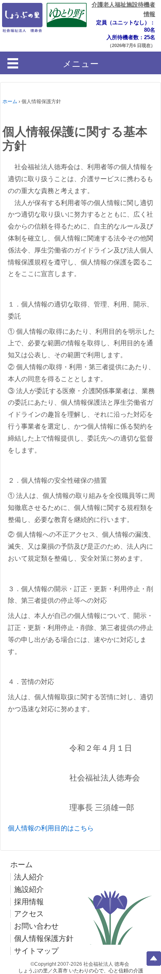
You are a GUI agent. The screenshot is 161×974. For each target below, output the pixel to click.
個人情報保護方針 (43, 938)
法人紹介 (29, 877)
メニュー (81, 63)
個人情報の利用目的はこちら (51, 828)
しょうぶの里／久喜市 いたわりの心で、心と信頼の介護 (80, 971)
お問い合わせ (36, 926)
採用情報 (29, 902)
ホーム (9, 101)
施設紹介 (29, 889)
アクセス (29, 914)
